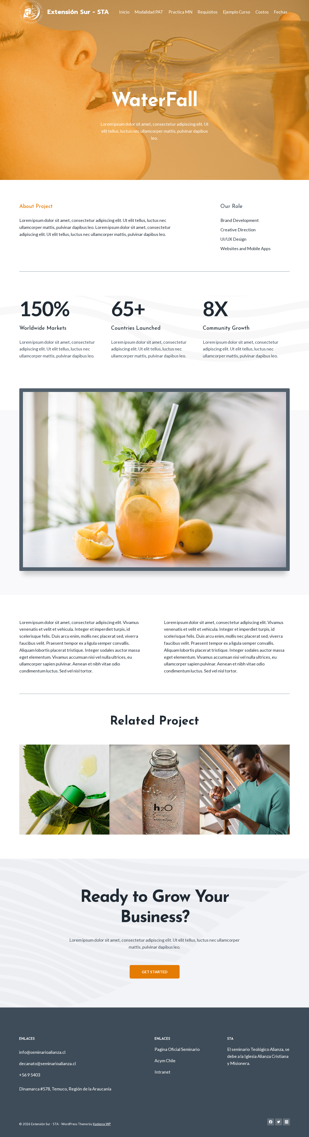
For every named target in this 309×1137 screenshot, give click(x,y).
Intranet (162, 1072)
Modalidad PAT (148, 11)
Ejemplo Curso (236, 11)
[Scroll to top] (298, 1128)
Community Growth (226, 328)
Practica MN (180, 11)
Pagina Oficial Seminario (177, 1049)
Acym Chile (165, 1060)
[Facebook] (270, 1121)
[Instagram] (286, 1121)
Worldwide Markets (42, 328)
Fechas (280, 11)
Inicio (124, 11)
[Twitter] (278, 1121)
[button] (155, 972)
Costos (262, 11)
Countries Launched (136, 328)
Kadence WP (102, 1124)
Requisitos (207, 11)
